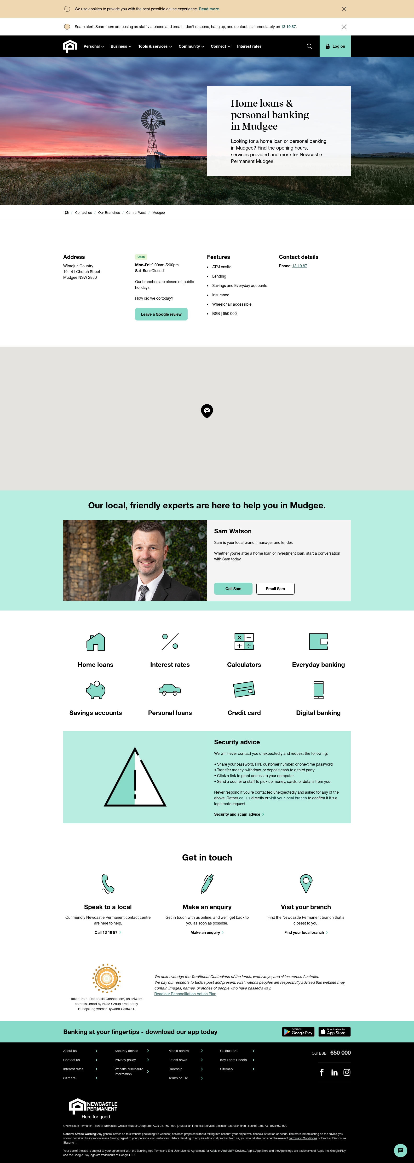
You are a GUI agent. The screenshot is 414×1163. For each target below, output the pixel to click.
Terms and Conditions (303, 1138)
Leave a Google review (161, 314)
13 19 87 (288, 26)
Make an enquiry (207, 907)
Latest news (178, 1060)
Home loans (95, 664)
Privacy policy (125, 1060)
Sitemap (226, 1069)
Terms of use (178, 1078)
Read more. (209, 8)
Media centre (179, 1051)
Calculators (244, 664)
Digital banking (318, 712)
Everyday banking (318, 664)
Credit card (244, 712)
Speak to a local (108, 907)
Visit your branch (306, 907)
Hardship (175, 1069)
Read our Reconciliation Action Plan (185, 993)
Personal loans (170, 712)
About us (70, 1051)
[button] (93, 46)
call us (244, 798)
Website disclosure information (129, 1071)
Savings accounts (95, 712)
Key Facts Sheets (233, 1060)
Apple (213, 1150)
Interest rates (170, 664)
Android (228, 1150)
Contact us (71, 1060)
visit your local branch (288, 798)
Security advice (237, 742)
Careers (69, 1078)
